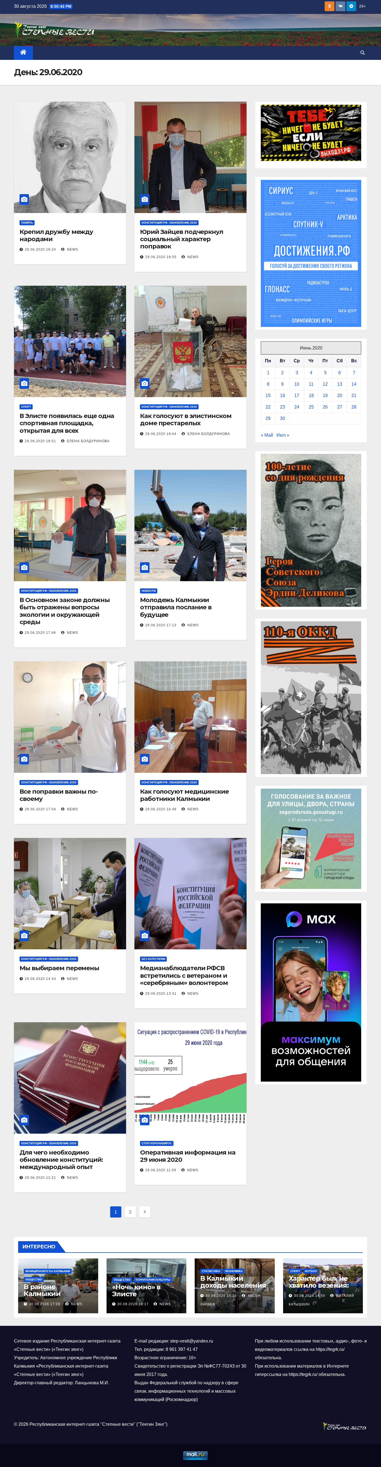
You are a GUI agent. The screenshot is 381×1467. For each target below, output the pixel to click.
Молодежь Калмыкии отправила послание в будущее (175, 607)
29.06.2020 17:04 (40, 809)
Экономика (234, 1271)
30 (282, 418)
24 (296, 407)
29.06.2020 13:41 (161, 994)
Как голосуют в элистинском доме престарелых (185, 419)
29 (268, 418)
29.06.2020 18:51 (40, 441)
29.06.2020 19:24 (40, 249)
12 (325, 384)
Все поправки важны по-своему (59, 795)
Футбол (311, 1271)
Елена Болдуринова (88, 441)
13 (339, 384)
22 (268, 407)
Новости (149, 590)
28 (353, 407)
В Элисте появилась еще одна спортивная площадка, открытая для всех (67, 423)
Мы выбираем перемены (59, 968)
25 (311, 407)
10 (296, 384)
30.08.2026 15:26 (221, 1296)
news (72, 249)
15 (268, 395)
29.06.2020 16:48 (161, 809)
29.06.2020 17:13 (161, 625)
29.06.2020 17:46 (40, 633)
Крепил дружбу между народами (56, 235)
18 (311, 395)
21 (353, 395)
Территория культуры (152, 1279)
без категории (153, 958)
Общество (33, 1279)
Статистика (211, 1271)
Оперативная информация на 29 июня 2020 (187, 1156)
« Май (267, 435)
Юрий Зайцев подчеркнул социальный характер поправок (181, 239)
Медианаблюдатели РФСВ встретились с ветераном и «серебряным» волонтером (184, 975)
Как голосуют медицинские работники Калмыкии (184, 795)
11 (311, 384)
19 (325, 395)
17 (296, 395)
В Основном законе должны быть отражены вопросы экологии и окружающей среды (65, 611)
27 (339, 407)
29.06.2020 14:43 (40, 979)
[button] (362, 52)
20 (339, 395)
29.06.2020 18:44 (161, 434)
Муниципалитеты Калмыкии (47, 1271)
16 (282, 395)
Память (27, 222)
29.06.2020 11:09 (160, 1170)
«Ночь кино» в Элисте (136, 1290)
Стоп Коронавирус (157, 1143)
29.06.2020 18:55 (161, 257)
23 (282, 407)
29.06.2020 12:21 (40, 1178)
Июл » (282, 435)
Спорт (26, 406)
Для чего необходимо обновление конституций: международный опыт (61, 1160)
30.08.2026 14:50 (309, 1296)
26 (325, 407)
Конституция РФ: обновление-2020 (169, 222)
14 (353, 384)
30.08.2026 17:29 (44, 1304)
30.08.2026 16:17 (133, 1304)
